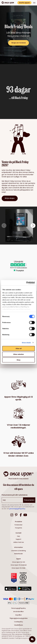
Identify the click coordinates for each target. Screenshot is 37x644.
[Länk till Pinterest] (16, 515)
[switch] (32, 322)
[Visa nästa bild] (33, 225)
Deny (18, 360)
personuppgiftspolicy (17, 509)
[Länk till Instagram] (12, 515)
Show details (26, 342)
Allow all (19, 348)
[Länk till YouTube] (25, 515)
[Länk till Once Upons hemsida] (8, 3)
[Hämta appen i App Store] (11, 589)
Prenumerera (29, 500)
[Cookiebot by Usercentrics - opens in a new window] (26, 282)
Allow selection (18, 354)
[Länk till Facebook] (21, 515)
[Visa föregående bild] (4, 225)
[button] (34, 3)
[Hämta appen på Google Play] (24, 589)
